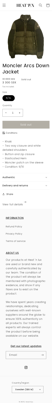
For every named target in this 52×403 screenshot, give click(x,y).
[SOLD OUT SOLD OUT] (26, 36)
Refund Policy (14, 226)
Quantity (7, 105)
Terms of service (16, 241)
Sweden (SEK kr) (24, 389)
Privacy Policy (14, 233)
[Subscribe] (42, 355)
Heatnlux (29, 402)
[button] (4, 5)
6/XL (8, 98)
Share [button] (9, 194)
